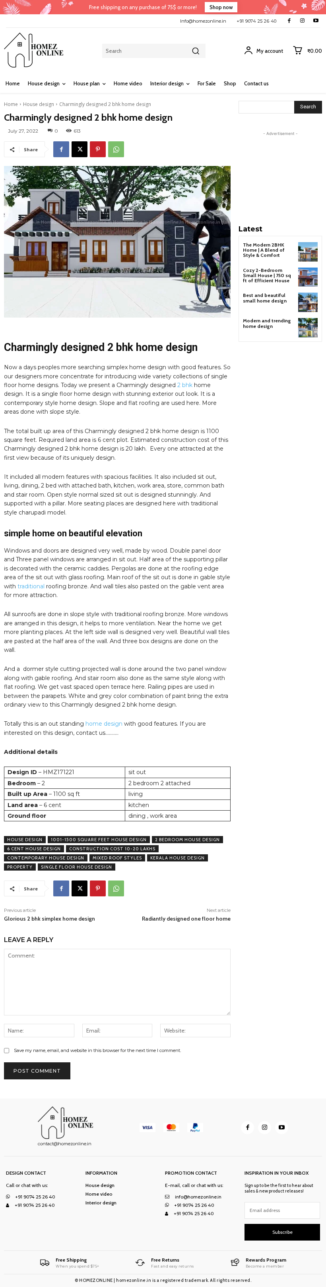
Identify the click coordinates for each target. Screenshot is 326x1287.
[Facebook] (289, 20)
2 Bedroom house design (187, 839)
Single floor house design (76, 867)
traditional (31, 586)
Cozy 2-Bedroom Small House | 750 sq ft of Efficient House (267, 275)
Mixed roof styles (117, 858)
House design (38, 104)
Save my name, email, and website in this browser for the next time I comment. (97, 1050)
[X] (79, 149)
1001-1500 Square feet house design (99, 839)
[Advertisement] (282, 177)
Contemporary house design (45, 858)
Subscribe (282, 1232)
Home (11, 104)
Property (20, 867)
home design (104, 723)
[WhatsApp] (116, 149)
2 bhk (184, 385)
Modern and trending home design (267, 323)
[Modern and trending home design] (308, 327)
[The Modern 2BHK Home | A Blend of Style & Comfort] (308, 252)
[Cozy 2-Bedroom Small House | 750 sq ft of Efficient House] (308, 277)
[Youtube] (315, 20)
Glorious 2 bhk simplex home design (49, 918)
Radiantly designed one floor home (186, 918)
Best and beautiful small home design (265, 297)
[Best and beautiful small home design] (308, 302)
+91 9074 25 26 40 (257, 21)
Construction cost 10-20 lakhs (112, 849)
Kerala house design (177, 858)
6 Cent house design (34, 849)
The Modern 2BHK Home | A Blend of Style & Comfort (264, 250)
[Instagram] (302, 20)
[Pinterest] (98, 149)
